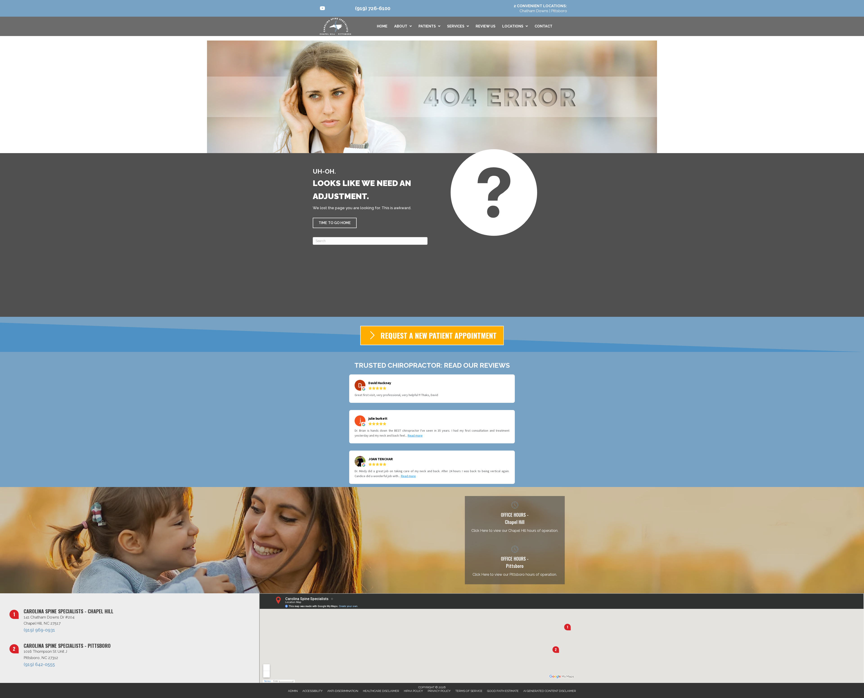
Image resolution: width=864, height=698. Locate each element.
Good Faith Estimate (503, 691)
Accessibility (312, 691)
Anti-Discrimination (342, 691)
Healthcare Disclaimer (381, 691)
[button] (335, 223)
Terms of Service (468, 691)
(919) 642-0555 (39, 664)
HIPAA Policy (413, 691)
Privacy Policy (439, 691)
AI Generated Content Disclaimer (549, 691)
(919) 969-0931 (39, 630)
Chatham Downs (534, 11)
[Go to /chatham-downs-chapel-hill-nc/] (514, 518)
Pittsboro (559, 11)
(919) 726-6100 (372, 8)
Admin (293, 691)
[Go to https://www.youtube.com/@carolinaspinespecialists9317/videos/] (322, 9)
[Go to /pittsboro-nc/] (514, 562)
